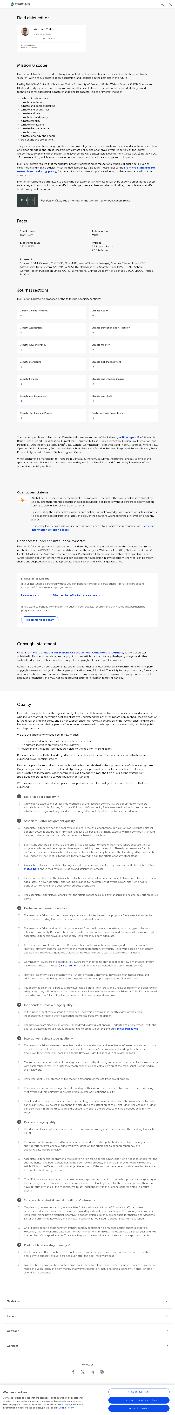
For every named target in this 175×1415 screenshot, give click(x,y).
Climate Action (100, 310)
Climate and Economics (33, 396)
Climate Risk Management (106, 361)
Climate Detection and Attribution (111, 327)
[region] (87, 1400)
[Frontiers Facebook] (73, 1372)
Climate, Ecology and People (36, 413)
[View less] (58, 796)
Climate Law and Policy (33, 344)
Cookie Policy (66, 1407)
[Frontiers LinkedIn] (92, 1372)
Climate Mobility (101, 344)
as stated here (69, 965)
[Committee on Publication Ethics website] (27, 200)
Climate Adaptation (31, 327)
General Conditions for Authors (102, 652)
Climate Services (29, 379)
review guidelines (126, 1028)
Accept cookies (139, 1408)
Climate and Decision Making (108, 379)
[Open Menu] (5, 4)
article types (127, 437)
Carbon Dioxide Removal (34, 310)
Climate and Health (102, 396)
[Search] (162, 4)
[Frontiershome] (21, 4)
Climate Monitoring (30, 361)
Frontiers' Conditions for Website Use (50, 652)
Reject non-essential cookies (139, 1400)
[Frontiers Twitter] (83, 1372)
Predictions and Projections (107, 413)
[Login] (170, 4)
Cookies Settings (139, 1391)
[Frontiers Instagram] (102, 1372)
